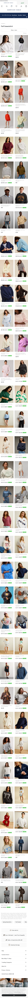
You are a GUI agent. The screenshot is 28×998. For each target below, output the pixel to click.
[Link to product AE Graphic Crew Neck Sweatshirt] (7, 845)
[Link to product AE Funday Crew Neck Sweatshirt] (7, 469)
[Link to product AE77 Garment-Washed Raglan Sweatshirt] (7, 894)
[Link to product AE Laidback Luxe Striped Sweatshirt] (7, 170)
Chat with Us (15, 930)
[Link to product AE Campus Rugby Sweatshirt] (7, 519)
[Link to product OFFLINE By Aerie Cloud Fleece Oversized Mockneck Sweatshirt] (7, 119)
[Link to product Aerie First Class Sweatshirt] (7, 318)
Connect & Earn (5, 954)
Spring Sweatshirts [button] (7, 922)
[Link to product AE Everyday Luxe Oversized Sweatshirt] (7, 43)
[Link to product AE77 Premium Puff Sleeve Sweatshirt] (7, 220)
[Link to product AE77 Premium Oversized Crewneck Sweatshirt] (7, 195)
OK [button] (14, 995)
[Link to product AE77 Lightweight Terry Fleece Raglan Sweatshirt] (7, 869)
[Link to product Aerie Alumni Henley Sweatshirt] (7, 343)
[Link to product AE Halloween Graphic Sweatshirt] (7, 795)
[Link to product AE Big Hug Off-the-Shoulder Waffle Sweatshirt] (7, 745)
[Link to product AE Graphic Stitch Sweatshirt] (7, 494)
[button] (13, 17)
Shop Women (14, 15)
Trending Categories (7, 962)
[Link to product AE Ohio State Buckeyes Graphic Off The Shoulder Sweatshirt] (7, 620)
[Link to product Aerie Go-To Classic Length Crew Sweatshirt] (7, 570)
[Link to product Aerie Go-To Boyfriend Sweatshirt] (7, 293)
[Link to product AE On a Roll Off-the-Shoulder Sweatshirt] (7, 394)
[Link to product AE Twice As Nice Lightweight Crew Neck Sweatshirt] (7, 145)
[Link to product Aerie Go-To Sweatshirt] (7, 94)
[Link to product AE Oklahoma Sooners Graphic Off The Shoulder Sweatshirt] (7, 544)
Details (24, 15)
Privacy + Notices (6, 970)
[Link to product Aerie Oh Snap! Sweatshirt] (7, 244)
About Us (4, 966)
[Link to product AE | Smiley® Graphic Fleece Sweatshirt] (7, 595)
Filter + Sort (14, 30)
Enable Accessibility (4, 0)
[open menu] (2, 6)
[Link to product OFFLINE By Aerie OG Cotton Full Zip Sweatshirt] (7, 695)
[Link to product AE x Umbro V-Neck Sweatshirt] (7, 820)
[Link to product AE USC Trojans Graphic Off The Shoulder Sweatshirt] (7, 670)
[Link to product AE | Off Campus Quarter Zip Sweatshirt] (7, 69)
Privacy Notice (11, 993)
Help (3, 950)
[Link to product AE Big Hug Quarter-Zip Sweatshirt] (7, 770)
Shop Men (20, 15)
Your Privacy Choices (21, 993)
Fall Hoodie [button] (18, 922)
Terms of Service (17, 991)
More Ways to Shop (6, 958)
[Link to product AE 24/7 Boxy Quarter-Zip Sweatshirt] (7, 720)
